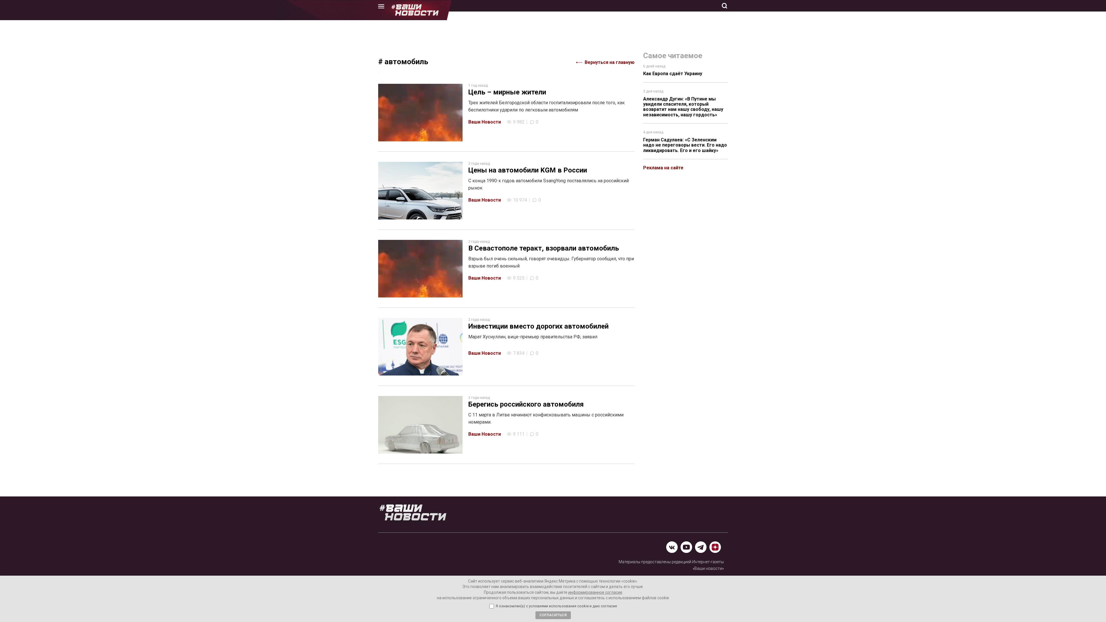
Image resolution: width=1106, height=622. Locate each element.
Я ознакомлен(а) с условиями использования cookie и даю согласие (556, 606)
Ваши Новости (484, 122)
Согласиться (553, 615)
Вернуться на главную (610, 62)
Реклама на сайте (663, 167)
